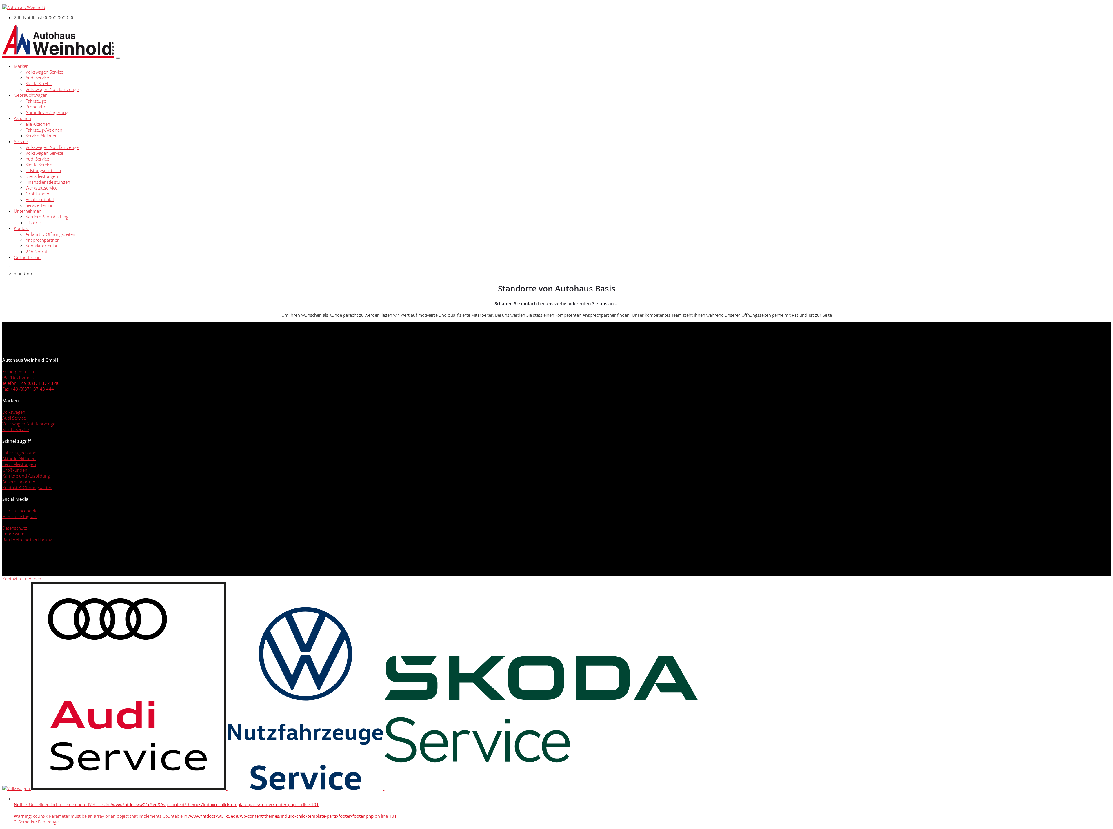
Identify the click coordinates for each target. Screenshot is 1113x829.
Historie (33, 222)
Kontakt (21, 228)
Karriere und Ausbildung (26, 476)
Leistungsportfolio (43, 170)
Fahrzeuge (36, 101)
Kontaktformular (42, 246)
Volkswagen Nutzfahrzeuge (52, 89)
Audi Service (37, 78)
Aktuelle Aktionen (19, 458)
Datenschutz (14, 528)
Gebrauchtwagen (31, 95)
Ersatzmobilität (40, 199)
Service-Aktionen (42, 136)
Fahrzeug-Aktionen (44, 130)
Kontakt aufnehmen (21, 579)
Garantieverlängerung (47, 112)
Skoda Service (39, 83)
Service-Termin (40, 205)
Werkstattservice (41, 188)
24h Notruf (37, 251)
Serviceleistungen (19, 464)
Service (21, 141)
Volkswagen (13, 412)
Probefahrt (36, 107)
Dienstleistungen (42, 176)
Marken (21, 66)
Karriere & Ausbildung (47, 217)
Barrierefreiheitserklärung (27, 539)
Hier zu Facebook (19, 510)
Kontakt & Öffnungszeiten (27, 487)
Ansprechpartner (42, 240)
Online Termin (27, 257)
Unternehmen (27, 211)
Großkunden (38, 193)
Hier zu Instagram (19, 516)
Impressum (13, 534)
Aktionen (22, 118)
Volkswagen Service (44, 72)
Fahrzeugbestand (19, 453)
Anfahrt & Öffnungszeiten (50, 234)
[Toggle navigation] (118, 58)
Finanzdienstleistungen (48, 182)
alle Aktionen (38, 124)
